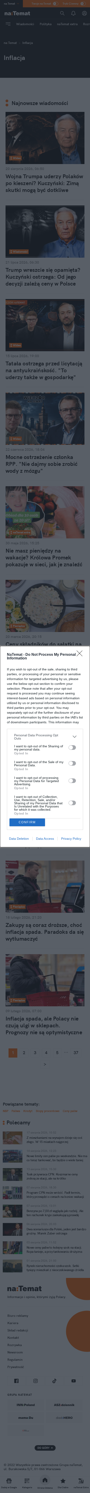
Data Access (45, 838)
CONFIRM (27, 822)
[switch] (72, 747)
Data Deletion (19, 838)
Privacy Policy (71, 838)
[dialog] (45, 746)
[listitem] (45, 737)
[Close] (81, 655)
